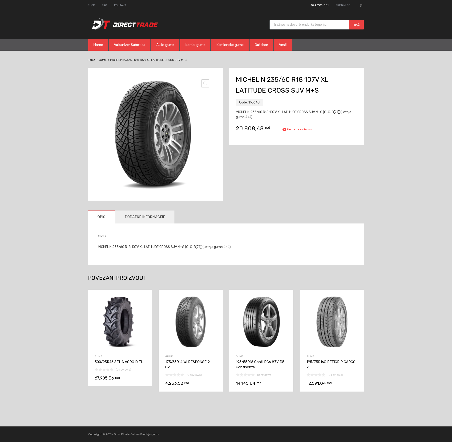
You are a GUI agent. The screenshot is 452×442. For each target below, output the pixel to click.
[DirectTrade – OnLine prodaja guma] (123, 29)
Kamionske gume (230, 45)
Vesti (283, 45)
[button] (205, 83)
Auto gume (165, 45)
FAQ (104, 5)
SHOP (91, 5)
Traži (356, 24)
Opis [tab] (101, 217)
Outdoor (261, 45)
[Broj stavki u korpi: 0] (360, 5)
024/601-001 (320, 5)
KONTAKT (120, 5)
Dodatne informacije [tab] (145, 217)
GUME (103, 60)
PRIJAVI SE (343, 5)
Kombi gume (195, 45)
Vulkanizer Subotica (129, 45)
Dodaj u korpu (120, 359)
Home (98, 45)
